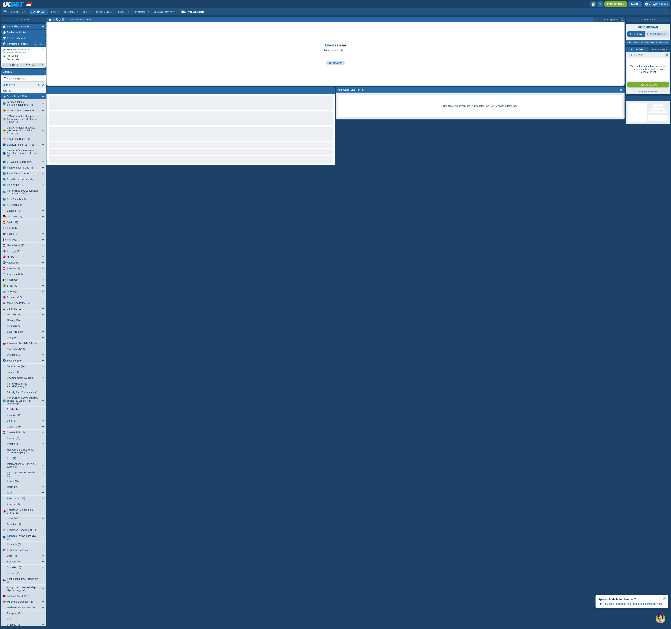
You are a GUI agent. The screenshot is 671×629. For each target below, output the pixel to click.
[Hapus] (331, 90)
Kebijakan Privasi (648, 71)
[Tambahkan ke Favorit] (42, 49)
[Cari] (622, 19)
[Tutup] (665, 598)
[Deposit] (600, 4)
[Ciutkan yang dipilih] (39, 85)
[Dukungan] (660, 618)
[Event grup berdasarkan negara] (43, 85)
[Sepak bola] (57, 19)
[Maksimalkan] (43, 26)
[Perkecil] (43, 96)
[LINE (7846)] (50, 19)
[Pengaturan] (648, 4)
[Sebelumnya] (35, 43)
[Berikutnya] (43, 43)
